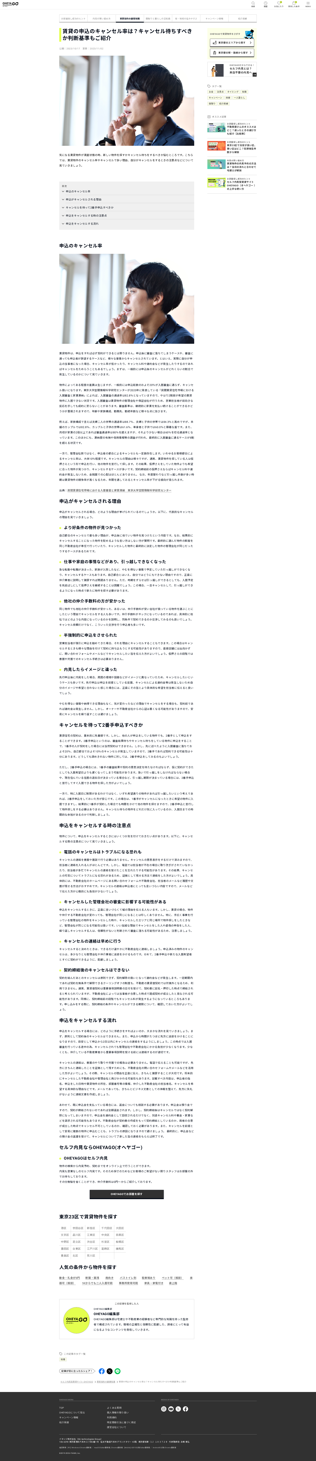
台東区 (77, 1248)
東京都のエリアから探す (232, 42)
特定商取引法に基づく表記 (121, 1422)
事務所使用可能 (128, 1283)
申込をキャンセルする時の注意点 (86, 215)
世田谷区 (78, 1228)
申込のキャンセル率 (78, 191)
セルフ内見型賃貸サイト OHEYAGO (76, 1382)
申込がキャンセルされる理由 (83, 199)
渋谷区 (91, 1241)
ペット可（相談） (173, 1277)
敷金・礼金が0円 (69, 1277)
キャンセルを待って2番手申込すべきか (90, 207)
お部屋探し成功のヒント (73, 18)
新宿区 (91, 1228)
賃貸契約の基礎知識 (130, 18)
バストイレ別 (128, 1277)
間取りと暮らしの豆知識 (158, 18)
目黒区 (120, 1234)
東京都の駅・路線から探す (233, 52)
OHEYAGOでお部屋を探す (127, 1194)
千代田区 (106, 1228)
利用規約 (112, 1417)
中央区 (105, 1234)
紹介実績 (242, 18)
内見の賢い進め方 (101, 18)
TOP (61, 1407)
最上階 (173, 1283)
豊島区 (65, 1255)
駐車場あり (149, 1277)
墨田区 (65, 1248)
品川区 (77, 1234)
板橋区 (120, 1241)
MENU (308, 6)
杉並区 (105, 1241)
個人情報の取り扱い (118, 1412)
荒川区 (91, 1255)
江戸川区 (92, 1248)
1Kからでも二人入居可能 (97, 1283)
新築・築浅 (92, 1277)
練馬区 (120, 1248)
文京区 (65, 1234)
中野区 (65, 1241)
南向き (109, 1277)
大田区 (120, 1228)
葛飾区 (105, 1248)
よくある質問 (114, 1407)
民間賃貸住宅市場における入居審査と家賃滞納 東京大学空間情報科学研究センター (119, 490)
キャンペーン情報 (214, 18)
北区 (75, 1255)
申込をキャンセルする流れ (82, 223)
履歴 (266, 6)
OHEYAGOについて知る (72, 1412)
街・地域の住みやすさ (186, 18)
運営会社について (116, 1427)
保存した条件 (294, 4)
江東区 (91, 1234)
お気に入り (279, 4)
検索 (253, 6)
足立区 (77, 1241)
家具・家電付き (153, 1283)
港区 (63, 1228)
